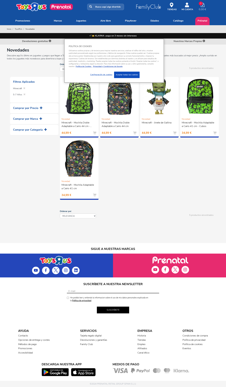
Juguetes (81, 20)
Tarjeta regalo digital (91, 335)
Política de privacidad (81, 300)
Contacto (23, 335)
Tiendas (141, 340)
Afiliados (142, 348)
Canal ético (143, 352)
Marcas (58, 20)
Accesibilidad (25, 352)
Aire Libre (105, 20)
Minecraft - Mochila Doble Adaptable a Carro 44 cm (115, 124)
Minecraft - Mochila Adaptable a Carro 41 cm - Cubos (198, 124)
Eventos (186, 348)
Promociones (22, 20)
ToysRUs (18, 29)
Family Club (86, 344)
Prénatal (202, 20)
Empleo (141, 344)
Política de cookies (192, 344)
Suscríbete (113, 309)
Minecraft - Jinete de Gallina (156, 122)
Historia (141, 335)
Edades (155, 20)
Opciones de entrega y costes (34, 340)
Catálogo (178, 20)
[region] (114, 61)
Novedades (30, 29)
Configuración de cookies (101, 74)
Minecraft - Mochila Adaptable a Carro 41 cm (77, 186)
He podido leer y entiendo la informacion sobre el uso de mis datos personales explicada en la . (109, 299)
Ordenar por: (66, 211)
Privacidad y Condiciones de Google (108, 66)
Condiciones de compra (195, 335)
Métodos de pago (27, 344)
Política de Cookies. (84, 66)
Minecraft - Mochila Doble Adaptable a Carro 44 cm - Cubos (75, 125)
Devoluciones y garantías (93, 340)
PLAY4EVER (130, 20)
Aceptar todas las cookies (127, 74)
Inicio (9, 29)
